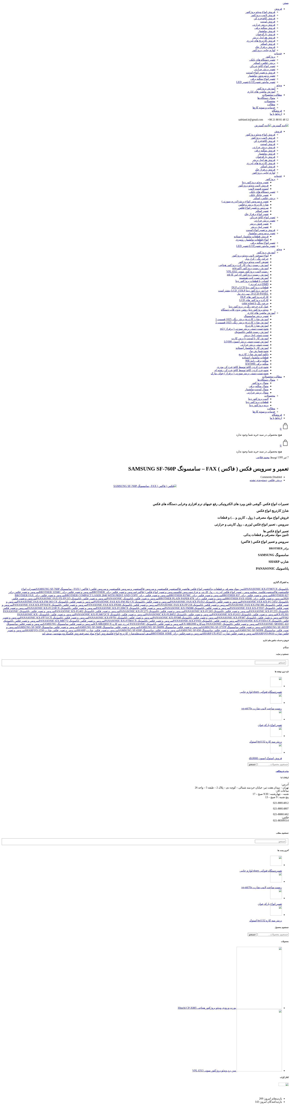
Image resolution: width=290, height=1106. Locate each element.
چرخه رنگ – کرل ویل (257, 258)
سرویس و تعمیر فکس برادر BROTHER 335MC (65, 592)
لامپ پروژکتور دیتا (258, 398)
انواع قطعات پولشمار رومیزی (252, 239)
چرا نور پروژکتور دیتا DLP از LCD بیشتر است (243, 290)
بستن (286, 3)
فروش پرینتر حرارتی (263, 24)
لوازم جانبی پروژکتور (263, 50)
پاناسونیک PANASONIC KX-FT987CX (267, 589)
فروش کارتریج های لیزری (261, 40)
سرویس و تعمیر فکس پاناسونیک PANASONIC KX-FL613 (244, 614)
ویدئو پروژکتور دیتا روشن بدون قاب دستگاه (245, 309)
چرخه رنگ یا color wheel (255, 303)
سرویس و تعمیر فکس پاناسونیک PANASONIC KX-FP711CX (54, 617)
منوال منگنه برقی (259, 386)
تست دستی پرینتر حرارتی (254, 344)
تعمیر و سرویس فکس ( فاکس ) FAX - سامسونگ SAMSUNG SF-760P (75, 589)
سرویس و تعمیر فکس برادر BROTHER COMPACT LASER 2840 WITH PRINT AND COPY (117, 595)
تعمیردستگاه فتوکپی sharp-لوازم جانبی (261, 691)
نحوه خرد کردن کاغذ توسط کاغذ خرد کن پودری (243, 367)
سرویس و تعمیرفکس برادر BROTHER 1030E (176, 633)
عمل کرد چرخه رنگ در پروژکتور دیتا (249, 306)
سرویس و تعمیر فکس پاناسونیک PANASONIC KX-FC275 (151, 611)
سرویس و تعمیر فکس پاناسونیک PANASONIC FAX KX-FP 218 (192, 604)
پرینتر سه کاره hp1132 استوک (265, 741)
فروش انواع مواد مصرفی (94, 633)
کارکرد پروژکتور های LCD (254, 300)
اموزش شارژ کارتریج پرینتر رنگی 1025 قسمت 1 (242, 319)
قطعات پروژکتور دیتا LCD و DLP (250, 287)
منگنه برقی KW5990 (257, 363)
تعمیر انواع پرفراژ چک (257, 214)
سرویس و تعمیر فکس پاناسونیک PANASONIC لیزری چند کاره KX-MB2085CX (137, 624)
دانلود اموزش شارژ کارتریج (254, 354)
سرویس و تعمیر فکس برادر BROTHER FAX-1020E (254, 598)
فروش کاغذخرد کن (264, 18)
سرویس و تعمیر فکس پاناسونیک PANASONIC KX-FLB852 (179, 614)
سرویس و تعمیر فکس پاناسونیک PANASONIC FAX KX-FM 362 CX (132, 601)
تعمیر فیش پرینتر (259, 223)
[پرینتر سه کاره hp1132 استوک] (276, 735)
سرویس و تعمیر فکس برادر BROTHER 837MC (195, 595)
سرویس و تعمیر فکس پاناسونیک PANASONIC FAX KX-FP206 (122, 604)
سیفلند (138, 633)
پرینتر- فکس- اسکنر (264, 63)
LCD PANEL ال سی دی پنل (253, 293)
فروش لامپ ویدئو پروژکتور (253, 185)
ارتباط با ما (276, 113)
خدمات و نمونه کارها (264, 107)
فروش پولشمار (266, 31)
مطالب (271, 104)
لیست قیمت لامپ (258, 188)
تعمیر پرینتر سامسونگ (256, 316)
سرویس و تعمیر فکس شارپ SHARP (97, 630)
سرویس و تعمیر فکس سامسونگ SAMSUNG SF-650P (148, 630)
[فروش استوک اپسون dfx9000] (276, 752)
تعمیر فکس (169, 589)
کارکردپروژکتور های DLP (254, 297)
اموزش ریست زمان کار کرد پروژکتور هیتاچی (244, 265)
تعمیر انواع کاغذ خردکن (262, 66)
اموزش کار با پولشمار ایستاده (252, 347)
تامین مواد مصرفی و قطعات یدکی (227, 589)
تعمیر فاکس (181, 589)
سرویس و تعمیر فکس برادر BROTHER (114, 592)
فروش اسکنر (267, 43)
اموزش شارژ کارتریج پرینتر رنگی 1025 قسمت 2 (242, 322)
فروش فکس (74, 633)
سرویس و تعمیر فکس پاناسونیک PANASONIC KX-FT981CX (139, 620)
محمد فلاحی (263, 457)
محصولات (269, 101)
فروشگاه (277, 110)
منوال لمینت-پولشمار (257, 389)
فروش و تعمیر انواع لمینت (260, 72)
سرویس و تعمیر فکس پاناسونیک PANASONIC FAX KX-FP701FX (50, 604)
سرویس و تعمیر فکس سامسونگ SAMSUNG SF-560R (108, 627)
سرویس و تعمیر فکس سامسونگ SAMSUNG (68, 624)
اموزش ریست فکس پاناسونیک (252, 332)
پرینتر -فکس (275, 480)
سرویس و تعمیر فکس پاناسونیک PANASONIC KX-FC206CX (130, 608)
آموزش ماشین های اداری (261, 91)
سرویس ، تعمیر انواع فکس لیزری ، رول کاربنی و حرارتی (222, 592)
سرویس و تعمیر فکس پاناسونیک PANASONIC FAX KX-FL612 (205, 601)
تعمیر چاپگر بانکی (259, 195)
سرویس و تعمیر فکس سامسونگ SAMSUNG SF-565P (47, 627)
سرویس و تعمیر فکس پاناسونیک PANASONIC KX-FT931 (205, 620)
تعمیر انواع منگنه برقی (262, 78)
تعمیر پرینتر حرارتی (264, 69)
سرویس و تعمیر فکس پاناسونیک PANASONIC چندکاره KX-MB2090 (220, 624)
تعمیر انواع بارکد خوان (270, 725)
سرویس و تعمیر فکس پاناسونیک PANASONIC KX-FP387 (249, 617)
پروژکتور (270, 56)
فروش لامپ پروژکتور (263, 15)
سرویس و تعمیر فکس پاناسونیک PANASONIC (133, 598)
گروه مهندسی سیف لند (55, 633)
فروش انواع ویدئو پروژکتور (260, 12)
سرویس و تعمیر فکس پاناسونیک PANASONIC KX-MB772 (72, 620)
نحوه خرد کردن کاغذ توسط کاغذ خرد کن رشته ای (241, 370)
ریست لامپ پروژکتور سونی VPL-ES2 (247, 271)
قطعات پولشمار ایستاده (255, 357)
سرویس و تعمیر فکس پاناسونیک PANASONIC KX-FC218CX (61, 608)
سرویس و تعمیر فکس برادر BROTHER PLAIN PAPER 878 (192, 598)
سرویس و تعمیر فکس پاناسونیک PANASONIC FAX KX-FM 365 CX (55, 601)
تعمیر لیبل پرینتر (260, 226)
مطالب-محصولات (272, 94)
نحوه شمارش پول (259, 351)
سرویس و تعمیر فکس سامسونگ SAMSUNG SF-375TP (232, 627)
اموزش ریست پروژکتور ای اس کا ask (248, 274)
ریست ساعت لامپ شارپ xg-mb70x (261, 708)
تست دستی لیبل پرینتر (256, 335)
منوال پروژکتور (260, 383)
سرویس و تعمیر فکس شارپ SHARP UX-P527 (228, 633)
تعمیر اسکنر (262, 211)
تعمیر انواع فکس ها (198, 589)
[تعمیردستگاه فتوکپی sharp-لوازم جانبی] (276, 686)
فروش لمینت (267, 21)
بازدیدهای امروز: (272, 1098)
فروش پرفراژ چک (265, 47)
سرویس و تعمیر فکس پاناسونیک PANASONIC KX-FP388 (185, 617)
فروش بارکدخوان (265, 34)
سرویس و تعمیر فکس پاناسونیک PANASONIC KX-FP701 (120, 617)
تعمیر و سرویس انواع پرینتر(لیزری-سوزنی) (245, 201)
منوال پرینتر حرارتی (258, 392)
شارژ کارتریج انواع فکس (121, 633)
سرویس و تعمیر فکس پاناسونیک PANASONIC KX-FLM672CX (110, 614)
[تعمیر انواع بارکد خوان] (276, 719)
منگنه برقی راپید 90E (257, 360)
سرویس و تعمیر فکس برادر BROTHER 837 (246, 595)
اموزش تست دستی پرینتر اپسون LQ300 (246, 341)
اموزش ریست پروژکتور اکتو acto (250, 268)
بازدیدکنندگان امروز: (270, 1101)
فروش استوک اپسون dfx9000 (265, 758)
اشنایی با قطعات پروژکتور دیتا (252, 281)
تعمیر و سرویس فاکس (151, 589)
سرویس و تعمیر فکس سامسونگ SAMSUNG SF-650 (208, 630)
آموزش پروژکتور (266, 88)
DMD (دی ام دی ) (259, 284)
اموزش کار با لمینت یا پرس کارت (250, 338)
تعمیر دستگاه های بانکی (262, 59)
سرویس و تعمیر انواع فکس (253, 207)
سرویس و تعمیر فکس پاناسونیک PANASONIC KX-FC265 (216, 611)
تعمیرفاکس (277, 592)
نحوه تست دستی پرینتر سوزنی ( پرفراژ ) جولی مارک (240, 373)
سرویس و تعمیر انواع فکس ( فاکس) (156, 592)
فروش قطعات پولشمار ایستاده (251, 236)
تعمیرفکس (266, 592)
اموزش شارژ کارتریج (257, 325)
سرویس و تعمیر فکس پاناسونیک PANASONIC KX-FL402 (87, 611)
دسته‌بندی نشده (258, 480)
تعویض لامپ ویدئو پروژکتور (253, 261)
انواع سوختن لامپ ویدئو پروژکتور (250, 255)
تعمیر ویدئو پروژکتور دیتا (255, 182)
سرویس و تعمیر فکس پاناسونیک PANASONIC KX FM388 (197, 608)
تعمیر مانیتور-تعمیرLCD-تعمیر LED (255, 82)
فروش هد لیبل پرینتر (263, 37)
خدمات (278, 53)
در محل (256, 592)
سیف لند (146, 633)
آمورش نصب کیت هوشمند (254, 277)
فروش (278, 8)
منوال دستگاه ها (266, 98)
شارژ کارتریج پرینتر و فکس (253, 204)
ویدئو (279, 85)
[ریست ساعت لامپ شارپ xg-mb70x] (276, 702)
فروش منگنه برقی (264, 27)
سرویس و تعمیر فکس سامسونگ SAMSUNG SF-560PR (170, 627)
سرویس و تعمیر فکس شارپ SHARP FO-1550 (51, 630)
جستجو (252, 764)
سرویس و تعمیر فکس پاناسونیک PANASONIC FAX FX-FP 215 (71, 598)
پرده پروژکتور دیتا (259, 405)
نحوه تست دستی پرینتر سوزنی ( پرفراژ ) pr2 (244, 328)
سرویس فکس (183, 592)
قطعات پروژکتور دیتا (257, 402)
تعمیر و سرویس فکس (127, 589)
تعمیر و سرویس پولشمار (261, 75)
